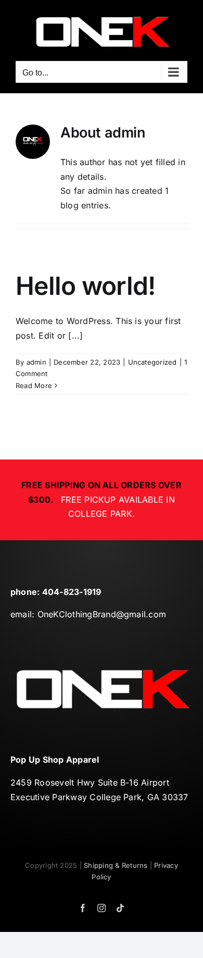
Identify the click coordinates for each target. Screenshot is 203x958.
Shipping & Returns (115, 865)
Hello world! (85, 285)
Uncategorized (152, 362)
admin (36, 362)
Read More (34, 385)
